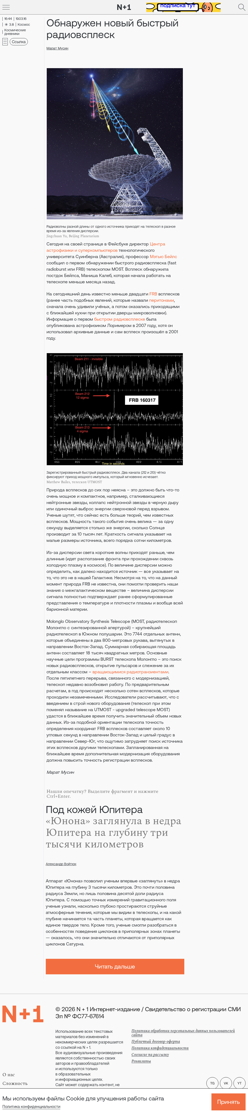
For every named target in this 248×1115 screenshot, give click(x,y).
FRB (153, 293)
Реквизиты (141, 1061)
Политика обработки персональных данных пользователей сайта (183, 1033)
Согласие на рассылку (150, 1055)
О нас (8, 1074)
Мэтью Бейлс (163, 256)
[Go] (6, 7)
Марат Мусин (57, 48)
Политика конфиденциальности (31, 1106)
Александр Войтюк (61, 864)
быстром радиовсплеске (119, 319)
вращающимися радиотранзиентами (130, 671)
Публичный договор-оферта (156, 1041)
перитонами (161, 300)
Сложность (15, 1083)
